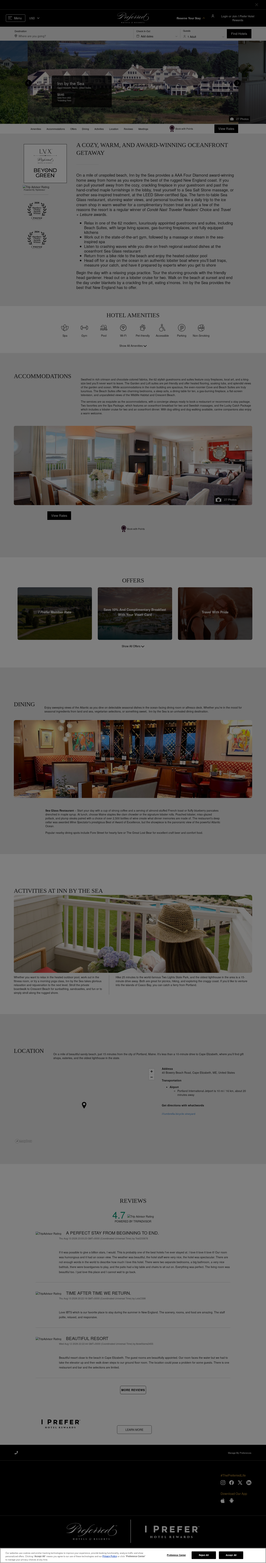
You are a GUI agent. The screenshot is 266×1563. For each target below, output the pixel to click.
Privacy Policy (109, 1556)
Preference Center (176, 1555)
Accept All (231, 1555)
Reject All (204, 1555)
